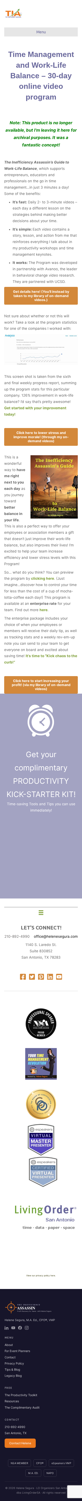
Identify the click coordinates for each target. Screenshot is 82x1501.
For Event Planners (17, 1351)
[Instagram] (27, 1328)
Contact (10, 1357)
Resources (12, 1401)
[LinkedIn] (6, 1328)
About (9, 1345)
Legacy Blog (13, 1375)
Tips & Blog (12, 1369)
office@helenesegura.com (56, 936)
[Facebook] (20, 1328)
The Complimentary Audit (22, 1407)
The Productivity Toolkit (21, 1395)
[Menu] (41, 912)
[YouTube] (13, 1328)
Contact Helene (20, 1443)
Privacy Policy (14, 1363)
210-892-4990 (17, 936)
